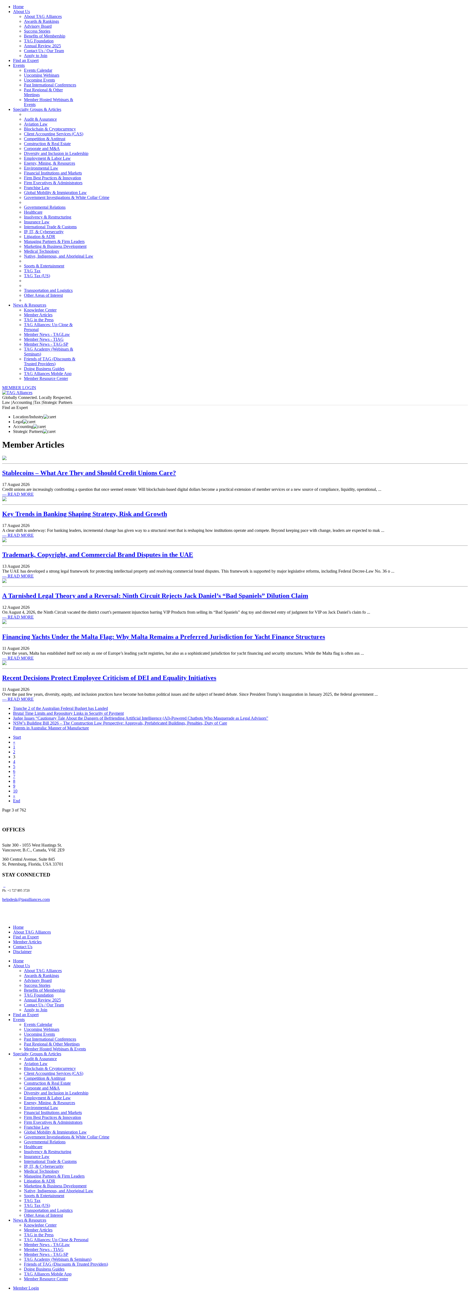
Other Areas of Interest (43, 295)
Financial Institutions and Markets (53, 173)
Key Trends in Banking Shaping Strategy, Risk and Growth (84, 513)
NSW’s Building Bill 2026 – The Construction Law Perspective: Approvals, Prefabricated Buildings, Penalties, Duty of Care (120, 723)
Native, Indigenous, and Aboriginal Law (58, 256)
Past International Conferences (50, 85)
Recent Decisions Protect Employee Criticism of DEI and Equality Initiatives (109, 677)
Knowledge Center (40, 310)
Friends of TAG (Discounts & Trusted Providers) (49, 361)
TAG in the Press (39, 319)
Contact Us (22, 946)
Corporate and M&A (42, 148)
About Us (21, 11)
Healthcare (33, 212)
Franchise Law (37, 187)
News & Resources (29, 305)
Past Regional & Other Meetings (52, 1044)
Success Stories (37, 31)
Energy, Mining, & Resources (49, 163)
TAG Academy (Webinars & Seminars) (57, 1259)
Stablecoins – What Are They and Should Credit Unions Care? (89, 472)
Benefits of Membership (44, 36)
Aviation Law (36, 124)
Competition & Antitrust (44, 138)
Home (18, 6)
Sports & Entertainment (44, 266)
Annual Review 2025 (42, 45)
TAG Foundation (39, 41)
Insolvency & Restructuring (47, 217)
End (16, 800)
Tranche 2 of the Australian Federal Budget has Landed (60, 708)
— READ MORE (18, 494)
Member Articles (38, 315)
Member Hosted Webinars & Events (55, 1049)
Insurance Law (37, 222)
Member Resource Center (46, 378)
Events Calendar (38, 70)
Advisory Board (38, 26)
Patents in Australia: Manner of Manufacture (51, 728)
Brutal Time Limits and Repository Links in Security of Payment (68, 713)
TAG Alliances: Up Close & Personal (56, 1239)
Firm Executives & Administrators (53, 182)
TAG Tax (32, 271)
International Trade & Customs (50, 226)
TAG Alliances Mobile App (48, 373)
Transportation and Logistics (48, 290)
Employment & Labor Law (47, 158)
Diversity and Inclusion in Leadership (56, 153)
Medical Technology (41, 251)
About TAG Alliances (43, 16)
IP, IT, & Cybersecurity (44, 231)
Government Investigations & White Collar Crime (66, 197)
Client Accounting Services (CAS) (53, 134)
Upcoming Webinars (41, 75)
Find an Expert (26, 60)
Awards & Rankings (41, 21)
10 (15, 791)
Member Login (26, 1288)
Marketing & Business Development (55, 246)
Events (19, 65)
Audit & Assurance (40, 119)
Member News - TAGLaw (47, 334)
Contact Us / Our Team (44, 50)
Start (17, 737)
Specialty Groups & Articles (37, 109)
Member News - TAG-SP (46, 344)
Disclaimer (22, 951)
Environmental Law (41, 168)
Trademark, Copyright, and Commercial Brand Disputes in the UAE (97, 554)
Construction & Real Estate (47, 143)
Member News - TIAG (44, 339)
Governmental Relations (45, 207)
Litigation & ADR (39, 236)
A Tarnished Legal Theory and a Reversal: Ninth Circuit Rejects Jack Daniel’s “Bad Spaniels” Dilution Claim (155, 595)
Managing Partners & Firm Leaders (54, 241)
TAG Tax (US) (37, 275)
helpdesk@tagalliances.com (26, 899)
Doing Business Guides (44, 368)
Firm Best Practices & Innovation (52, 178)
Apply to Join (35, 55)
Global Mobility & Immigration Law (55, 192)
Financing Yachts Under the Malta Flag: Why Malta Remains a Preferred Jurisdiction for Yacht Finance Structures (163, 636)
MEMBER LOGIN (19, 387)
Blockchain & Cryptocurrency (50, 129)
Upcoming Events (39, 80)
